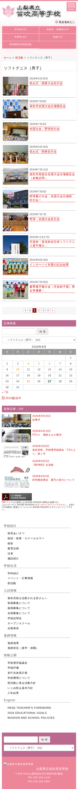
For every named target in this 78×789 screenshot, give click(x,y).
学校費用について (19, 677)
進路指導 (13, 643)
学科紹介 (13, 573)
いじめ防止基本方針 (20, 688)
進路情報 (10, 635)
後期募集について (19, 608)
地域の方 (58, 37)
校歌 (10, 543)
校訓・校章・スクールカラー (26, 538)
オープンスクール (19, 623)
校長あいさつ (16, 533)
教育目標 (13, 548)
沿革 (10, 553)
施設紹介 (13, 558)
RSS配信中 (13, 398)
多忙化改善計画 (17, 672)
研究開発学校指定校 (20, 44)
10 (17, 369)
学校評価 (13, 667)
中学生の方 (20, 29)
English (9, 700)
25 (28, 381)
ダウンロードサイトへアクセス (50, 504)
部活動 (12, 583)
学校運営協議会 (17, 662)
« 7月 (5, 392)
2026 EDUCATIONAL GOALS (27, 712)
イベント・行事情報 (20, 578)
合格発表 (13, 628)
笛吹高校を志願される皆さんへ (27, 598)
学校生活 (10, 565)
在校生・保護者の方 (58, 29)
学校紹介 (10, 525)
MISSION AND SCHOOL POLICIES (31, 717)
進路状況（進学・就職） (23, 647)
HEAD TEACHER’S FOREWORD (29, 707)
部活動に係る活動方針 (22, 682)
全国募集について (19, 613)
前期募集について (19, 602)
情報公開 (10, 655)
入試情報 (10, 590)
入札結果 (13, 692)
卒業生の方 (20, 37)
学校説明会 (15, 618)
